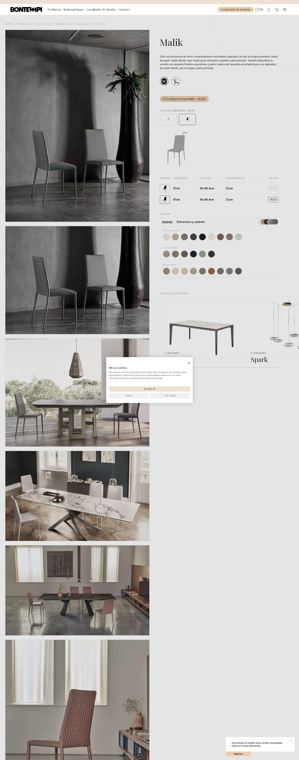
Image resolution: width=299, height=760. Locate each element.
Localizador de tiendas (101, 9)
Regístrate (238, 754)
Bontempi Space (74, 9)
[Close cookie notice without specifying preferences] (188, 363)
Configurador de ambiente (236, 9)
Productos (54, 9)
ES (261, 9)
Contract (124, 9)
